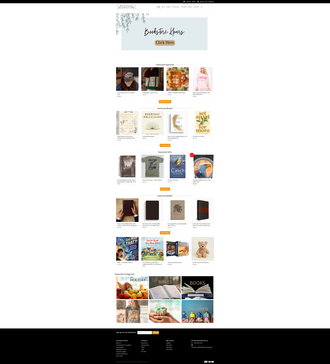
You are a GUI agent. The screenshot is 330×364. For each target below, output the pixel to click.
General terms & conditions (123, 345)
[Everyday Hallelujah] (152, 123)
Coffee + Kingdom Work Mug (176, 92)
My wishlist (169, 349)
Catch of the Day (173, 180)
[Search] (201, 6)
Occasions (175, 7)
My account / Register (207, 2)
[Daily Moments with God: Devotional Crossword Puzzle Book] (127, 123)
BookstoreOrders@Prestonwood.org (201, 347)
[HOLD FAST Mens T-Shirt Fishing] (152, 166)
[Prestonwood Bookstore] (129, 6)
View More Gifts (165, 189)
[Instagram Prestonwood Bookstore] (212, 332)
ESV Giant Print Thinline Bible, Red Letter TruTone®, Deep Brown (152, 224)
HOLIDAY (196, 7)
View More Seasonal (165, 101)
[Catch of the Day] (177, 166)
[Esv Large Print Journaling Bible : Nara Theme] (177, 210)
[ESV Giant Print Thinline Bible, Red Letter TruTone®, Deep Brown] (152, 210)
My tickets (169, 347)
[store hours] (165, 33)
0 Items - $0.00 (191, 2)
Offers (143, 347)
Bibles (190, 7)
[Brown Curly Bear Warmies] (202, 249)
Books (169, 7)
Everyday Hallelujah (148, 136)
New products (145, 345)
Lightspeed (146, 361)
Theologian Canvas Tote (150, 92)
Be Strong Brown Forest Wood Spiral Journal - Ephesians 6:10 (126, 181)
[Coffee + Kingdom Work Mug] (177, 79)
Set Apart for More (198, 136)
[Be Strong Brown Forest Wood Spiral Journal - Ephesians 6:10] (127, 166)
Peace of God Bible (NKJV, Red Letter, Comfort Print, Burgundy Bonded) (127, 224)
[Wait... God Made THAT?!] (127, 249)
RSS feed (143, 351)
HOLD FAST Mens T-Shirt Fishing (152, 180)
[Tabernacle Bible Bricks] (177, 249)
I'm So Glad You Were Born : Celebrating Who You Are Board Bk (152, 263)
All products (144, 343)
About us (118, 343)
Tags (142, 349)
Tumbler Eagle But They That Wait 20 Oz (202, 181)
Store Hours (119, 356)
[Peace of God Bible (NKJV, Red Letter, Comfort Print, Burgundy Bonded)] (127, 210)
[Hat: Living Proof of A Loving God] (127, 79)
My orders (169, 345)
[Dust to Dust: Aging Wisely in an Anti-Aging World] (177, 123)
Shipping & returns (121, 349)
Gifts (163, 7)
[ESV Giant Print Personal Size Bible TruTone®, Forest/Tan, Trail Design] (202, 210)
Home (158, 7)
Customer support (121, 351)
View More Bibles (165, 233)
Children (184, 7)
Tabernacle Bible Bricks (175, 262)
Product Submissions (122, 354)
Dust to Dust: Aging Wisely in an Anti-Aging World (177, 137)
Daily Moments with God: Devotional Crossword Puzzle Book (126, 137)
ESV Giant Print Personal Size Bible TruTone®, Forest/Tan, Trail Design (201, 224)
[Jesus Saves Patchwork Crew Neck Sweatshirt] (202, 79)
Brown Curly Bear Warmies (201, 262)
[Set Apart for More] (202, 123)
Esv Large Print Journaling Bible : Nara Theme (177, 224)
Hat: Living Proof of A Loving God (125, 93)
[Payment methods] (206, 361)
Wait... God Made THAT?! (124, 262)
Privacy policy (119, 347)
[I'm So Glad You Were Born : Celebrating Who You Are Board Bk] (152, 249)
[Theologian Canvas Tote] (152, 79)
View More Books (165, 145)
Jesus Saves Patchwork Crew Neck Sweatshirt (201, 93)
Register (168, 343)
